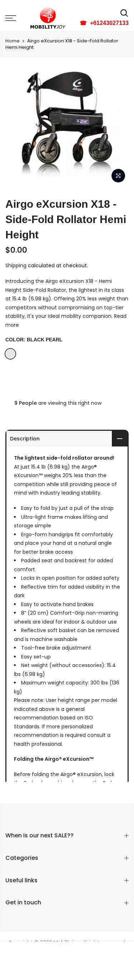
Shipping (15, 265)
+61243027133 (104, 23)
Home (12, 41)
